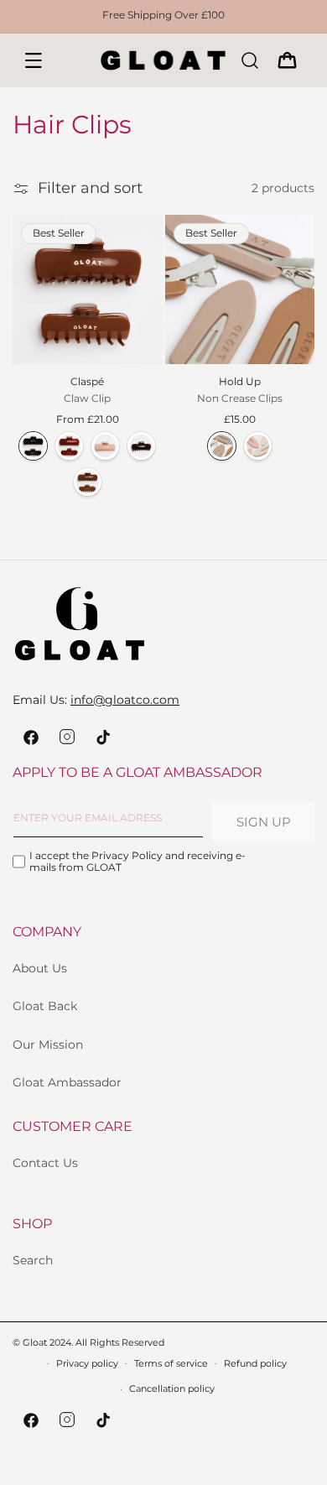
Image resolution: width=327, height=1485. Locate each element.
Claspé (87, 381)
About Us (40, 968)
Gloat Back (45, 1005)
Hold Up (240, 381)
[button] (33, 60)
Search (33, 1260)
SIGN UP (263, 822)
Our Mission (48, 1044)
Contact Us (45, 1162)
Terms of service (171, 1363)
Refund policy (255, 1363)
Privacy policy (87, 1363)
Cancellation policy (172, 1388)
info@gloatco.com (124, 699)
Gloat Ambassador (67, 1082)
